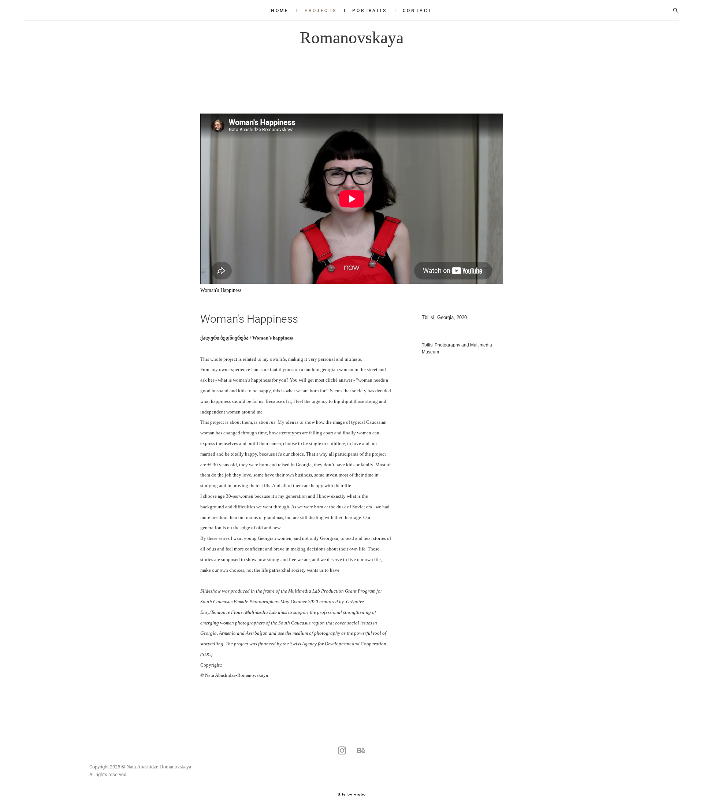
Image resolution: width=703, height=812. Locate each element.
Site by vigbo (352, 794)
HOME (280, 10)
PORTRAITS (369, 10)
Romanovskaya (351, 37)
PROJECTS (321, 10)
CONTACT (417, 10)
